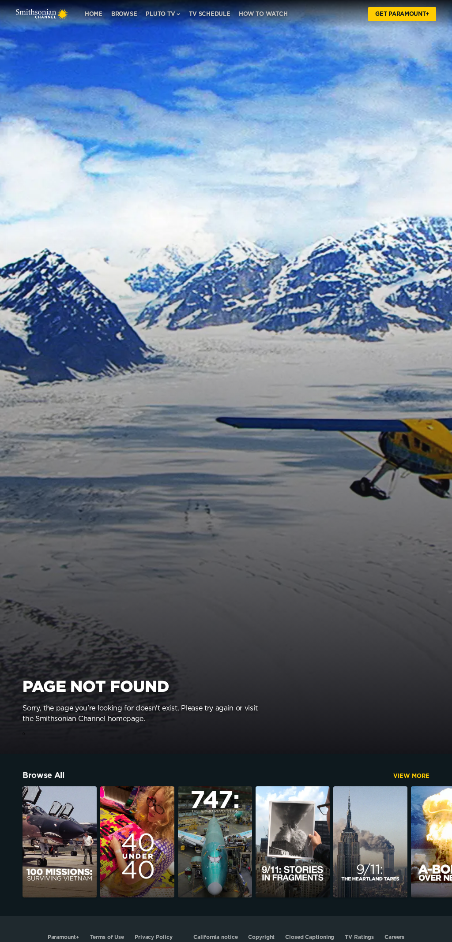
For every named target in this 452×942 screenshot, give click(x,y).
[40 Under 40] (137, 841)
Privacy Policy (153, 937)
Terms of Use (107, 937)
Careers (394, 937)
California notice (215, 937)
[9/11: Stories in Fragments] (293, 841)
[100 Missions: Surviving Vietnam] (60, 841)
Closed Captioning (309, 937)
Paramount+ (63, 937)
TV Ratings (359, 937)
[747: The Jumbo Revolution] (215, 841)
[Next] (440, 841)
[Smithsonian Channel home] (42, 14)
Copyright (261, 937)
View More (411, 776)
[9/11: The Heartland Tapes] (370, 841)
